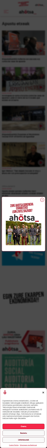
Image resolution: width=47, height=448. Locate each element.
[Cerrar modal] (42, 200)
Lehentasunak (23, 440)
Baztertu (23, 433)
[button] (43, 392)
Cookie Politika (14, 445)
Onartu (23, 426)
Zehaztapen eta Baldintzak (28, 445)
